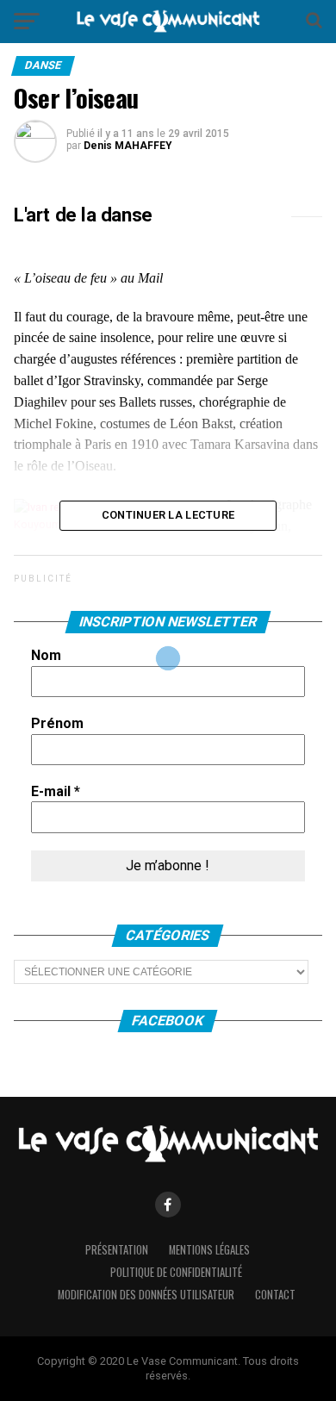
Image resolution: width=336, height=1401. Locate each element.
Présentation (116, 1250)
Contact (275, 1294)
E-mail (55, 791)
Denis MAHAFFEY (128, 146)
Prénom (57, 723)
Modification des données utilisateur (146, 1294)
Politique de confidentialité (176, 1272)
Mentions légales (209, 1250)
